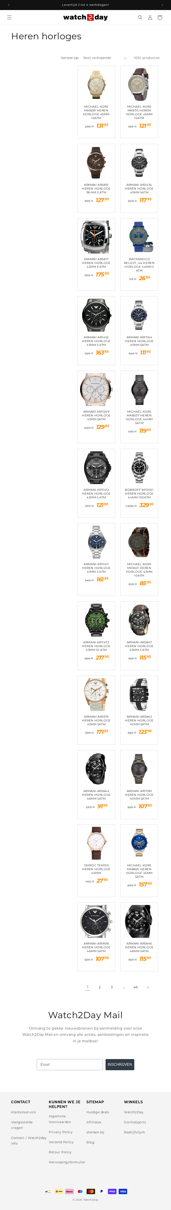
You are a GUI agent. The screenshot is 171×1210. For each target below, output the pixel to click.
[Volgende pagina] (148, 987)
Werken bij (95, 1132)
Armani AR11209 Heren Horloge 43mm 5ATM (96, 415)
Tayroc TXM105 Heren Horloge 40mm (96, 869)
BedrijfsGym (134, 1132)
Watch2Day (133, 1112)
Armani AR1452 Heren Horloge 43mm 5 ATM (96, 341)
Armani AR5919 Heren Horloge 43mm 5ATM (96, 720)
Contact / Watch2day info (29, 1140)
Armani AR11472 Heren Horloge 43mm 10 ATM (96, 646)
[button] (9, 17)
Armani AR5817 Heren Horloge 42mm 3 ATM (96, 262)
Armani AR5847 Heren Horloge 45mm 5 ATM (139, 646)
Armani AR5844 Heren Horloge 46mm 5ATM (96, 794)
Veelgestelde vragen (22, 1125)
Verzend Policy (61, 1142)
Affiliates (94, 1122)
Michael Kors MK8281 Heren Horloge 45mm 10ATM (96, 112)
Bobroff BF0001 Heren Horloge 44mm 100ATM (139, 493)
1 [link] (88, 987)
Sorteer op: (70, 58)
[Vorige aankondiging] (9, 5)
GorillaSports (135, 1122)
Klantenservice (23, 1112)
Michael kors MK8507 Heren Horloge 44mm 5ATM (139, 417)
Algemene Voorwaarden (60, 1119)
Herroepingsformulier (67, 1162)
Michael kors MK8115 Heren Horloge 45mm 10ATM (139, 112)
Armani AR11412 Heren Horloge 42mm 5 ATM (96, 493)
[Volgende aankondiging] (162, 5)
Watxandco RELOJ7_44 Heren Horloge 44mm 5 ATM (139, 264)
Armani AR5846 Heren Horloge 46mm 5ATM (139, 947)
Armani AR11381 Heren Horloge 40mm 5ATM (139, 794)
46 (136, 987)
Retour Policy (60, 1152)
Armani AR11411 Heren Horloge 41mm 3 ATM (96, 567)
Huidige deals (97, 1112)
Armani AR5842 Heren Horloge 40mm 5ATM (139, 720)
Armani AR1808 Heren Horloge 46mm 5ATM (96, 947)
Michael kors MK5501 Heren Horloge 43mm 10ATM (139, 569)
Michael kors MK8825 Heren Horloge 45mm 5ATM (139, 870)
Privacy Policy (61, 1132)
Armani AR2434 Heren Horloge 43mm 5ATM (139, 188)
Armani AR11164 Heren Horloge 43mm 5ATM (139, 341)
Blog (90, 1142)
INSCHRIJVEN (120, 1064)
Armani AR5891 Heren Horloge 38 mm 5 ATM (96, 188)
